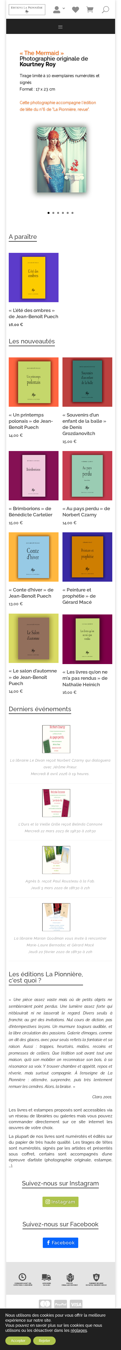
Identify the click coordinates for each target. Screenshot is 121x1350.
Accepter (18, 1341)
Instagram (63, 1202)
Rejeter (44, 1341)
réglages (79, 1330)
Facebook (63, 1242)
